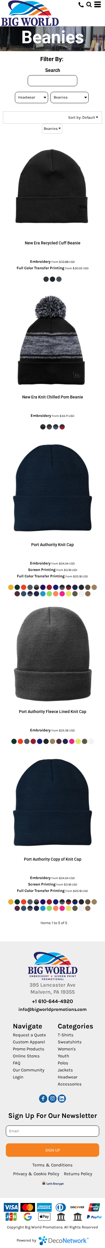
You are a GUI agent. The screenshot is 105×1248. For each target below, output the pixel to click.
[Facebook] (43, 1099)
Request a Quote (29, 1035)
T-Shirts (66, 1035)
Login (18, 1077)
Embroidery (40, 261)
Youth (63, 1056)
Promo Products (28, 1049)
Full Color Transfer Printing (40, 268)
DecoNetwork (63, 1241)
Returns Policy (78, 1173)
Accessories (70, 1084)
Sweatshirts (70, 1042)
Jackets (65, 1070)
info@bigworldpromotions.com (52, 1009)
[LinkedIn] (62, 1099)
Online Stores (26, 1056)
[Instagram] (52, 1099)
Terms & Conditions (52, 1165)
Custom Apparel (29, 1042)
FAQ (16, 1063)
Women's (67, 1049)
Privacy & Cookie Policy (36, 1173)
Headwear (67, 1077)
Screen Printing (42, 569)
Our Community (28, 1070)
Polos (63, 1063)
